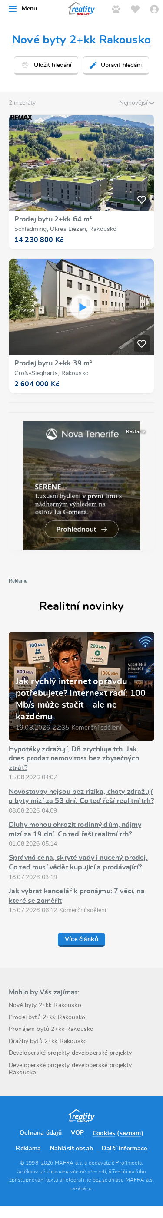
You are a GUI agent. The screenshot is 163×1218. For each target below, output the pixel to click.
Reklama (28, 1149)
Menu (29, 9)
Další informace (124, 1149)
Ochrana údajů (41, 1133)
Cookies (104, 1133)
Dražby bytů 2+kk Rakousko (48, 1041)
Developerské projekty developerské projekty (70, 1053)
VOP (77, 1133)
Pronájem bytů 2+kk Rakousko (51, 1029)
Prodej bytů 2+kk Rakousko (47, 1017)
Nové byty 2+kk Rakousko (81, 40)
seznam (130, 1133)
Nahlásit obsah (71, 1149)
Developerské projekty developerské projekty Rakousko (70, 1069)
